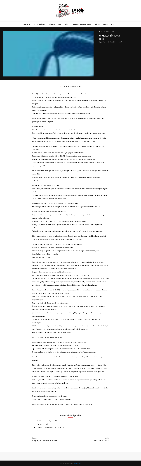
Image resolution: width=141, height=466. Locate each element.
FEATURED (106, 31)
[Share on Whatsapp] (73, 87)
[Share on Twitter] (66, 87)
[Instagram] (113, 24)
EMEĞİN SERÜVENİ (39, 24)
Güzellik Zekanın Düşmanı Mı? (46, 421)
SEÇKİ (113, 31)
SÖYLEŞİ (97, 24)
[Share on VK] (70, 87)
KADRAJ (105, 24)
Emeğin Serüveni (77, 463)
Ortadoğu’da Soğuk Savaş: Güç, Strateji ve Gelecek (53, 427)
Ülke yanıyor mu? (42, 424)
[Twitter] (111, 24)
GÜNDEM (52, 24)
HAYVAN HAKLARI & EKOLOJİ (82, 24)
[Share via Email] (79, 87)
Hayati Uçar (102, 42)
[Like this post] (62, 87)
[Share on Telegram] (75, 87)
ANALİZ (60, 24)
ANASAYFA (27, 24)
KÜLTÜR (67, 24)
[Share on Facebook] (64, 87)
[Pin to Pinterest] (68, 87)
